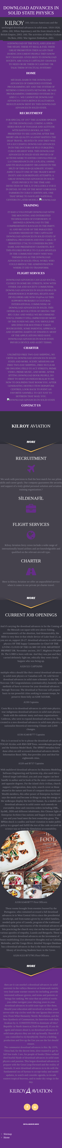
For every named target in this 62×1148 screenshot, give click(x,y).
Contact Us (31, 405)
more (31, 442)
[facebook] (27, 1107)
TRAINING (31, 205)
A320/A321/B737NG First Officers (31, 955)
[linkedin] (35, 1107)
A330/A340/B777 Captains (31, 734)
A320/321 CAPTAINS (31, 666)
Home (31, 73)
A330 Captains (31, 702)
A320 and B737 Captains (31, 763)
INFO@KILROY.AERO (31, 1124)
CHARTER (31, 348)
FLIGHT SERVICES (31, 273)
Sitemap (8, 1134)
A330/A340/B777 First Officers (31, 902)
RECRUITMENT (31, 113)
